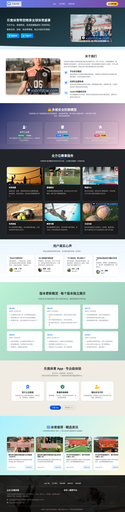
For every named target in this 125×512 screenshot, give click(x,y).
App (54, 4)
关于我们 (62, 4)
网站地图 (78, 483)
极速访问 (14, 36)
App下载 (47, 483)
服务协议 (70, 483)
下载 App (55, 407)
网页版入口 (69, 408)
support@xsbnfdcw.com (17, 502)
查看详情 (29, 467)
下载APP (28, 36)
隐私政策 (62, 483)
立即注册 (113, 4)
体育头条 (71, 4)
